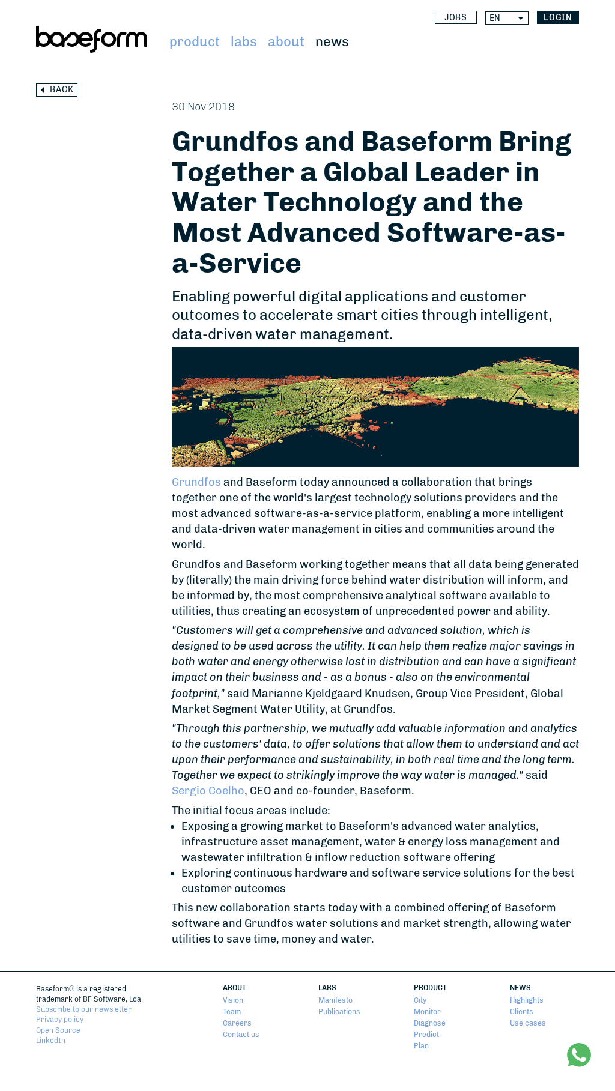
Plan (421, 1045)
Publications (339, 1011)
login (558, 18)
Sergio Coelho (208, 790)
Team (232, 1011)
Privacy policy (59, 1019)
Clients (521, 1011)
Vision (233, 1000)
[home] (92, 39)
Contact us (241, 1034)
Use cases (528, 1022)
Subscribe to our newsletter (84, 1009)
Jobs (456, 18)
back (62, 90)
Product (194, 42)
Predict (426, 1034)
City (420, 1000)
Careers (237, 1022)
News (332, 42)
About (286, 42)
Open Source (58, 1030)
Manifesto (335, 1000)
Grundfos (196, 482)
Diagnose (430, 1022)
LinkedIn (50, 1040)
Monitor (427, 1011)
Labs (244, 42)
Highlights (527, 1000)
